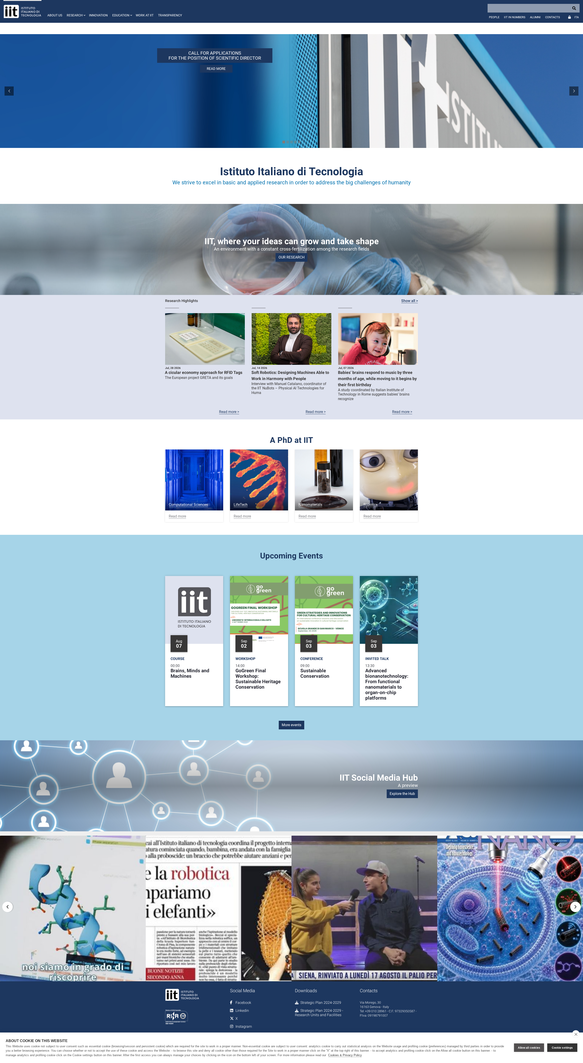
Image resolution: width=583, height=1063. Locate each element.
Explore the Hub (402, 794)
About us (54, 15)
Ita (576, 17)
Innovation (98, 15)
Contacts (552, 17)
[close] (576, 1034)
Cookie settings (562, 1047)
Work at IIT (144, 15)
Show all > (409, 301)
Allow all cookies (529, 1047)
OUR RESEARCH (291, 257)
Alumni (535, 17)
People (494, 17)
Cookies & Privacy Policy (345, 1055)
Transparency (170, 15)
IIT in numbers (514, 17)
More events (291, 725)
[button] (75, 11)
